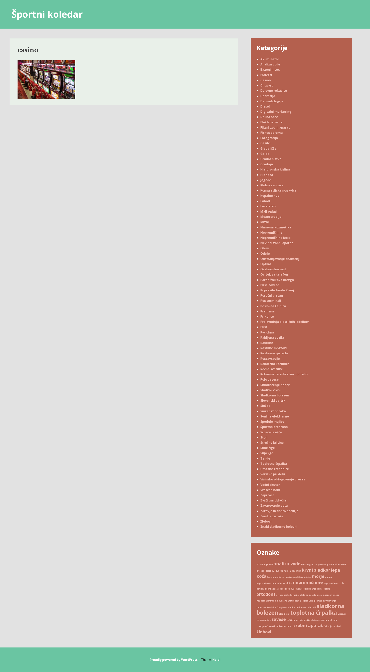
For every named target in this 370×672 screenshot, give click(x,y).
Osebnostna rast (273, 269)
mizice (307, 577)
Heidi (216, 660)
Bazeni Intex (270, 69)
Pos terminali (270, 301)
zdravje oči (262, 626)
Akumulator (269, 59)
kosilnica (296, 570)
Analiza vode (270, 64)
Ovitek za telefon (274, 274)
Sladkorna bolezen (274, 395)
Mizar (264, 222)
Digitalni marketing (275, 111)
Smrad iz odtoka (273, 411)
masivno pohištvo (294, 577)
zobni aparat (309, 625)
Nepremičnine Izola (275, 238)
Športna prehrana (274, 427)
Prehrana (267, 311)
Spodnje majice (272, 421)
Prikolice (267, 316)
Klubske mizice (271, 185)
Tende (265, 458)
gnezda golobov (317, 564)
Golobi (265, 154)
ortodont (265, 594)
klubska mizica (283, 570)
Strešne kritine (272, 442)
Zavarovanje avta (274, 505)
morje (318, 576)
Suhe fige (267, 448)
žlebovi (263, 632)
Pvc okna (267, 332)
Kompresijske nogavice (278, 190)
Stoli (263, 437)
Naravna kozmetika (275, 227)
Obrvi (264, 248)
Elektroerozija (271, 122)
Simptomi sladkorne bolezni (292, 607)
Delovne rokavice (273, 90)
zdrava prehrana (328, 620)
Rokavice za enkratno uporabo (284, 374)
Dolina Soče (269, 117)
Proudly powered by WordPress (174, 660)
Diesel (265, 106)
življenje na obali (332, 626)
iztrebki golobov (265, 570)
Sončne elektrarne (274, 416)
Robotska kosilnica (274, 364)
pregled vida (306, 600)
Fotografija (269, 138)
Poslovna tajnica (273, 306)
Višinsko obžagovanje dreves (282, 479)
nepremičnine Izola (334, 583)
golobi (330, 564)
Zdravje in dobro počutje (279, 511)
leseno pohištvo (275, 577)
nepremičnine (308, 582)
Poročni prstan (271, 295)
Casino (265, 80)
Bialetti (266, 75)
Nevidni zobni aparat (276, 243)
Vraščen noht (270, 490)
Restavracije (270, 358)
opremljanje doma (313, 588)
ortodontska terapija (287, 595)
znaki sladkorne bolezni (282, 626)
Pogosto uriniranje (266, 600)
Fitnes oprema (271, 133)
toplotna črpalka (313, 612)
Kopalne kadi (270, 195)
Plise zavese (269, 285)
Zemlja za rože (271, 516)
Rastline (266, 343)
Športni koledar (47, 14)
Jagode (265, 180)
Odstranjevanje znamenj (279, 259)
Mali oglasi (268, 211)
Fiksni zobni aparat (275, 127)
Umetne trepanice (274, 469)
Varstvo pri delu (272, 474)
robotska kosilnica (266, 607)
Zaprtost (267, 495)
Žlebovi (266, 521)
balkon (305, 564)
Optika (265, 264)
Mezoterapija (271, 217)
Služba (265, 406)
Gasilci (265, 143)
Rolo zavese (269, 379)
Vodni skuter (270, 485)
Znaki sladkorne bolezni (278, 526)
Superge (266, 453)
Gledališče (268, 148)
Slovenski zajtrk (272, 400)
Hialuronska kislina (275, 169)
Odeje (265, 253)
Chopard (266, 85)
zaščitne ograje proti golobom (303, 620)
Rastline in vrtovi (273, 348)
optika (326, 588)
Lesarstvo (268, 206)
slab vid (312, 607)
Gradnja (266, 164)
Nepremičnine (271, 232)
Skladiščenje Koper (275, 385)
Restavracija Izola (274, 353)
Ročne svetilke (271, 369)
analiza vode (286, 563)
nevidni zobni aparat (267, 588)
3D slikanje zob (264, 564)
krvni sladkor (316, 570)
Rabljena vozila (272, 337)
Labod (265, 201)
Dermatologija (271, 101)
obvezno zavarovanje (291, 588)
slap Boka (284, 614)
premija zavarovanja (325, 600)
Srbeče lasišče (271, 432)
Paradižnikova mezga (277, 280)
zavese (279, 619)
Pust (263, 327)
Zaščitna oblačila (273, 500)
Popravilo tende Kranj (277, 290)
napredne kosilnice (282, 583)
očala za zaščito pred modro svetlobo (319, 595)
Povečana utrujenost (288, 600)
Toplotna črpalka (273, 464)
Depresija (267, 96)
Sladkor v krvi (270, 390)
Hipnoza (266, 175)
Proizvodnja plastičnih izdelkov (284, 322)
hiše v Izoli (340, 564)
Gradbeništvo (270, 159)
